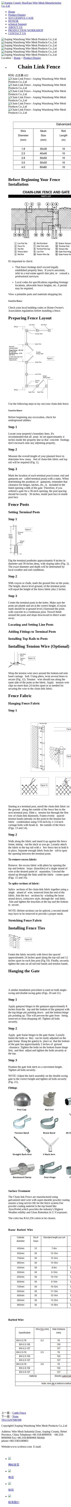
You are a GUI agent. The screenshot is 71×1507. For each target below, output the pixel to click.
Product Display (17, 14)
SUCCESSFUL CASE (21, 17)
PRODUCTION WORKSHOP (25, 30)
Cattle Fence (19, 1412)
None (15, 1416)
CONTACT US (17, 33)
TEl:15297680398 (11, 1419)
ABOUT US (15, 27)
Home (11, 11)
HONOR (13, 21)
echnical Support (17, 24)
